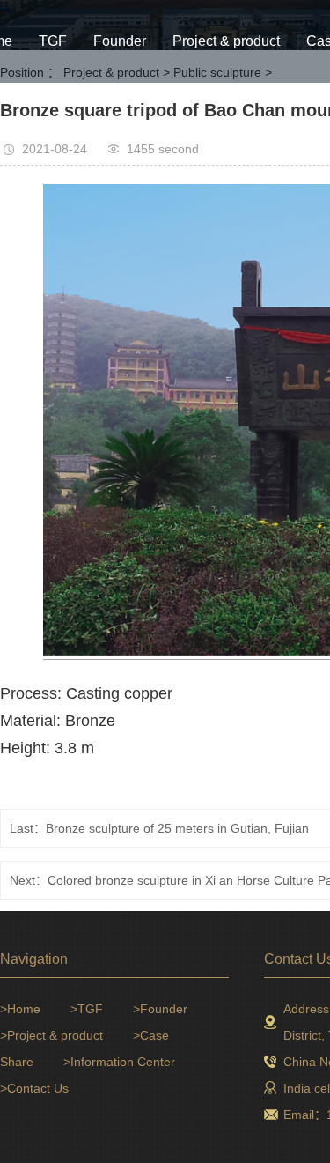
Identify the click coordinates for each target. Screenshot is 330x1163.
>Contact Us (34, 1088)
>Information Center (119, 1062)
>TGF (86, 1009)
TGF (53, 40)
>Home (20, 1009)
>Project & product (51, 1035)
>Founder (160, 1009)
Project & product (226, 40)
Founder (119, 40)
